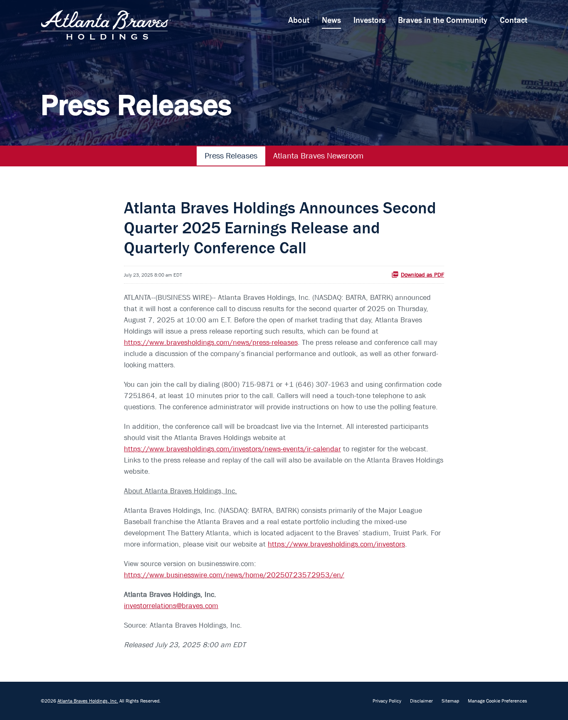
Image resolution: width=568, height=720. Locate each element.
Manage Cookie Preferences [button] (497, 700)
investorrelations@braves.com (171, 606)
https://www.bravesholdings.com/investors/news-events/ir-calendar (232, 449)
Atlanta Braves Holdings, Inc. (87, 701)
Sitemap (450, 700)
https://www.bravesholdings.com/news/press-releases (211, 342)
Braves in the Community (442, 20)
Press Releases (231, 156)
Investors (369, 20)
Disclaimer (421, 700)
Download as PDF (422, 274)
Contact (513, 20)
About (298, 20)
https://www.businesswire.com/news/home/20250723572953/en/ (234, 575)
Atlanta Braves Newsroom (318, 156)
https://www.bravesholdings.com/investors (336, 544)
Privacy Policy (387, 700)
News (331, 20)
